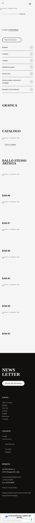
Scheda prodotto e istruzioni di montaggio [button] (11, 81)
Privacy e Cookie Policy (9, 488)
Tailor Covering (7, 14)
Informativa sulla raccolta (11, 521)
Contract (4, 411)
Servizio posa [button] (6, 74)
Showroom (5, 416)
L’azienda (5, 419)
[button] (30, 4)
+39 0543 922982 (7, 480)
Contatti (4, 436)
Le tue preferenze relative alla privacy (19, 516)
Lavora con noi (6, 439)
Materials (16, 14)
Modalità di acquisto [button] (8, 67)
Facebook (8, 449)
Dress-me (5, 408)
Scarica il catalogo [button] (10, 144)
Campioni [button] (5, 54)
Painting (4, 405)
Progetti (4, 413)
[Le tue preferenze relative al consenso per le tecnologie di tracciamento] (31, 519)
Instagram (8, 452)
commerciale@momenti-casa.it (11, 477)
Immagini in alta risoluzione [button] (10, 89)
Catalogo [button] (5, 60)
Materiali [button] (5, 47)
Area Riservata (9, 444)
